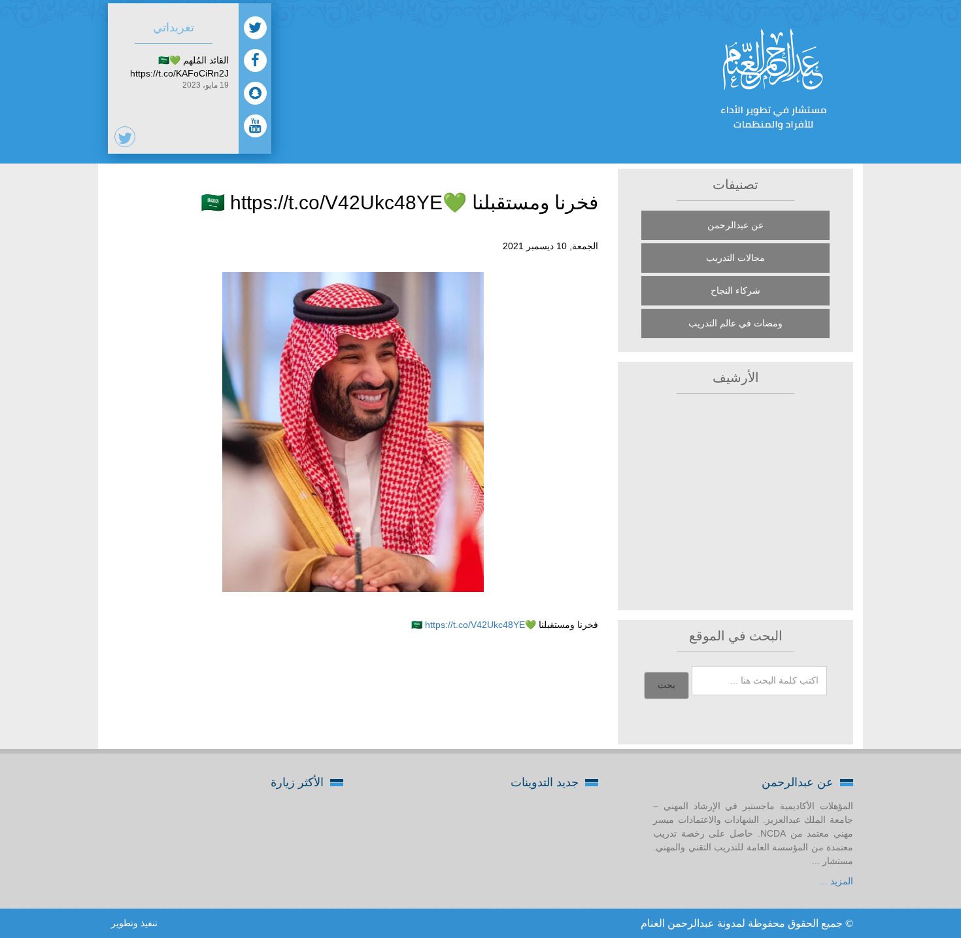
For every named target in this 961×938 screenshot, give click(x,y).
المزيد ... (836, 881)
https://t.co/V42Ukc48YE (475, 624)
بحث (666, 685)
